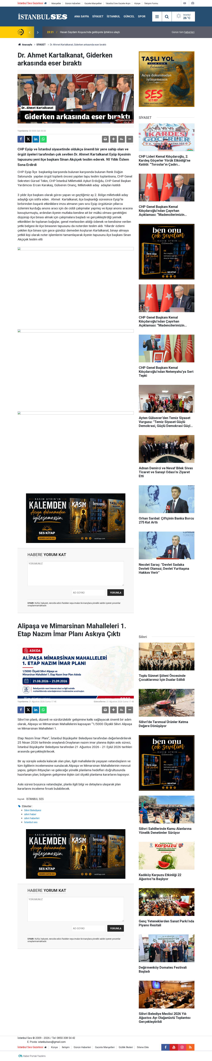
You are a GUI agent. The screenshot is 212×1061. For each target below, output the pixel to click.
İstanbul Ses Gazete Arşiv (118, 3)
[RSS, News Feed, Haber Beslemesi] (190, 1047)
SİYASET (98, 16)
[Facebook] (21, 139)
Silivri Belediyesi (32, 810)
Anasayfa (27, 44)
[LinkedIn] (35, 139)
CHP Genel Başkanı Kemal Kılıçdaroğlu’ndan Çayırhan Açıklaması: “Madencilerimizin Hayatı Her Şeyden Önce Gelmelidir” (97, 32)
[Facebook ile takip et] (165, 1047)
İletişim (66, 1047)
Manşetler (56, 3)
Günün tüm (183, 32)
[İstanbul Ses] (43, 16)
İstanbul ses (30, 822)
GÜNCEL (129, 16)
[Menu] (157, 17)
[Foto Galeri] (192, 3)
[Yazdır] (105, 139)
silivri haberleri (31, 818)
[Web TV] (184, 3)
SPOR (141, 16)
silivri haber (30, 814)
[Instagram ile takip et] (182, 1047)
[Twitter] (28, 139)
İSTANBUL (113, 16)
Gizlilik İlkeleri (126, 1047)
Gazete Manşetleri (93, 3)
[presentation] (29, 32)
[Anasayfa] (45, 3)
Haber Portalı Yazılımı (34, 1056)
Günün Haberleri (72, 3)
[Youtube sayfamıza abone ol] (174, 1047)
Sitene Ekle (143, 1047)
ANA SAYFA (81, 16)
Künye (137, 3)
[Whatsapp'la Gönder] (43, 139)
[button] (113, 139)
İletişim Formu (151, 3)
